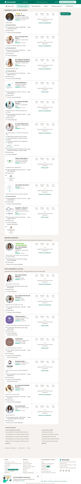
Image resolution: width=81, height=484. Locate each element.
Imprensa (7, 472)
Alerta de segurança (46, 471)
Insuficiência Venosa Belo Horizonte (50, 439)
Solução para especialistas (47, 463)
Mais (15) (8, 443)
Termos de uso (44, 469)
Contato (6, 468)
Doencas (25, 471)
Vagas (11, 469)
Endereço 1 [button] (9, 145)
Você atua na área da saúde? (67, 2)
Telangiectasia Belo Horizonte (49, 436)
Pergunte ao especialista (29, 466)
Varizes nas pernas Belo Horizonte (50, 434)
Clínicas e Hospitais (27, 463)
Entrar (56, 2)
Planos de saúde (27, 465)
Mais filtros (70, 6)
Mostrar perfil (44, 92)
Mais (27, 18)
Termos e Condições (9, 471)
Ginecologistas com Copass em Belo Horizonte (17, 432)
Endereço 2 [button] (16, 145)
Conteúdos (44, 468)
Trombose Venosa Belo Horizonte (50, 441)
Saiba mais (21, 480)
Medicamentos (26, 468)
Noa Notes (45, 466)
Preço (42, 462)
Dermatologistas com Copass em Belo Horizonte (17, 439)
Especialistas (26, 462)
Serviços (25, 469)
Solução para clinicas (46, 465)
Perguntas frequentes (28, 472)
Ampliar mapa (65, 14)
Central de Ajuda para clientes (48, 472)
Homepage (7, 448)
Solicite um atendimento (45, 23)
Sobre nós (7, 466)
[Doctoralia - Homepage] (12, 2)
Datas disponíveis (36, 6)
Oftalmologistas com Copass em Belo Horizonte (17, 436)
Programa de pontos (56, 6)
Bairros (46, 6)
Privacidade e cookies (10, 462)
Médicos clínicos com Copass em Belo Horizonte (17, 441)
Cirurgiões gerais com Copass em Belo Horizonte (17, 434)
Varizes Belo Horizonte (47, 432)
